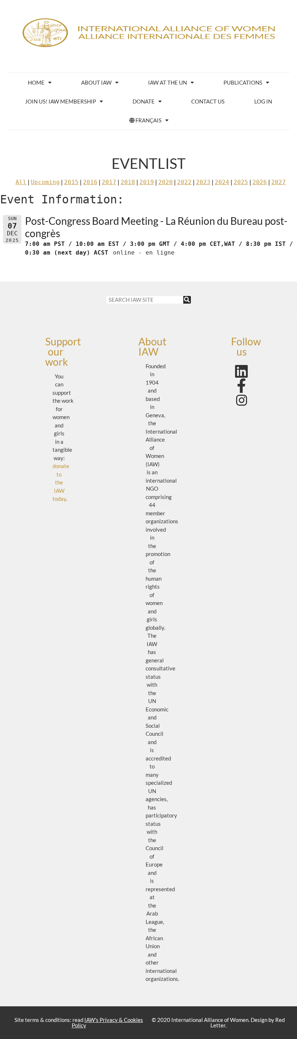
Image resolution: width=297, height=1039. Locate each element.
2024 (222, 182)
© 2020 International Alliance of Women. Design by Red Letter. (218, 1022)
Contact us (208, 101)
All (21, 182)
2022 (184, 182)
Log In (263, 101)
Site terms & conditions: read (78, 1022)
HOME (36, 82)
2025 (241, 182)
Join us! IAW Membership (60, 101)
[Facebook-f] (241, 385)
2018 (128, 182)
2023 (203, 182)
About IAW (96, 82)
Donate (144, 101)
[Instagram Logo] (241, 400)
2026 (259, 182)
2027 (278, 182)
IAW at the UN (167, 82)
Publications (242, 82)
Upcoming (45, 182)
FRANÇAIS (148, 120)
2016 (90, 182)
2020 (165, 182)
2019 (146, 182)
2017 (109, 182)
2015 (71, 182)
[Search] (187, 300)
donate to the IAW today (61, 482)
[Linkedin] (241, 371)
